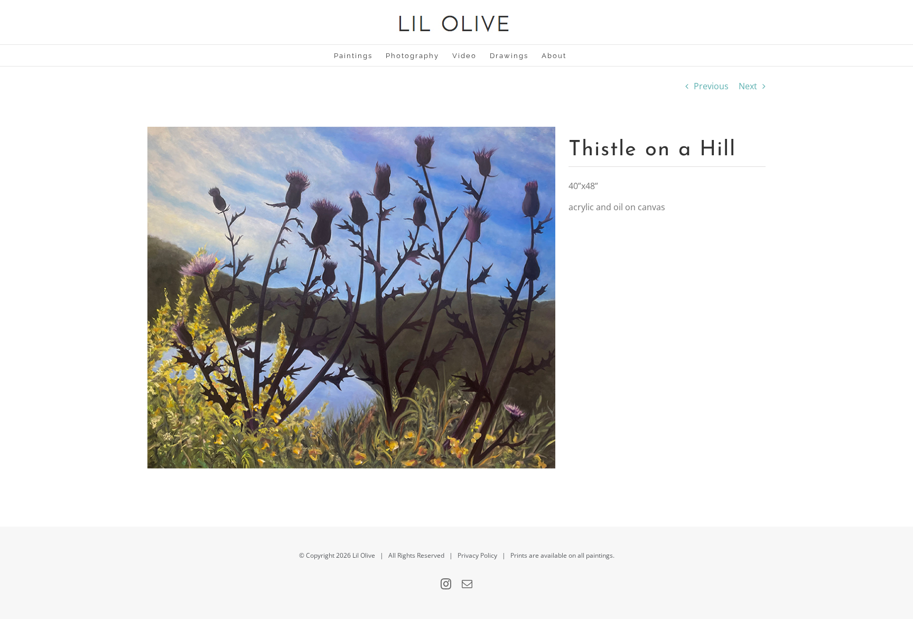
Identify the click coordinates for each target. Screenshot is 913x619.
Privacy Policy (477, 555)
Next (748, 86)
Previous (711, 86)
